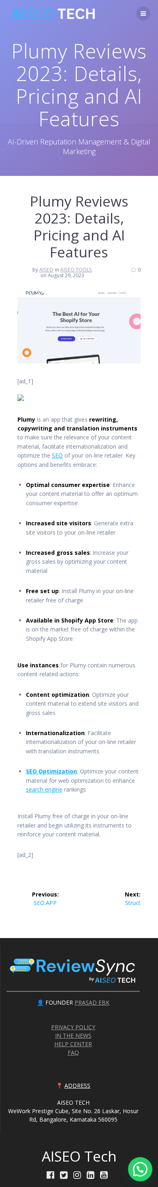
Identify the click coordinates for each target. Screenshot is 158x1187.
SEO (57, 455)
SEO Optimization (51, 771)
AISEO (46, 269)
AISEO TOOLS (76, 269)
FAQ (73, 1052)
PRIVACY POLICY (73, 1027)
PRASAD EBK (92, 1002)
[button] (140, 1169)
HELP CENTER (73, 1044)
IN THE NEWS (73, 1035)
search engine (44, 789)
